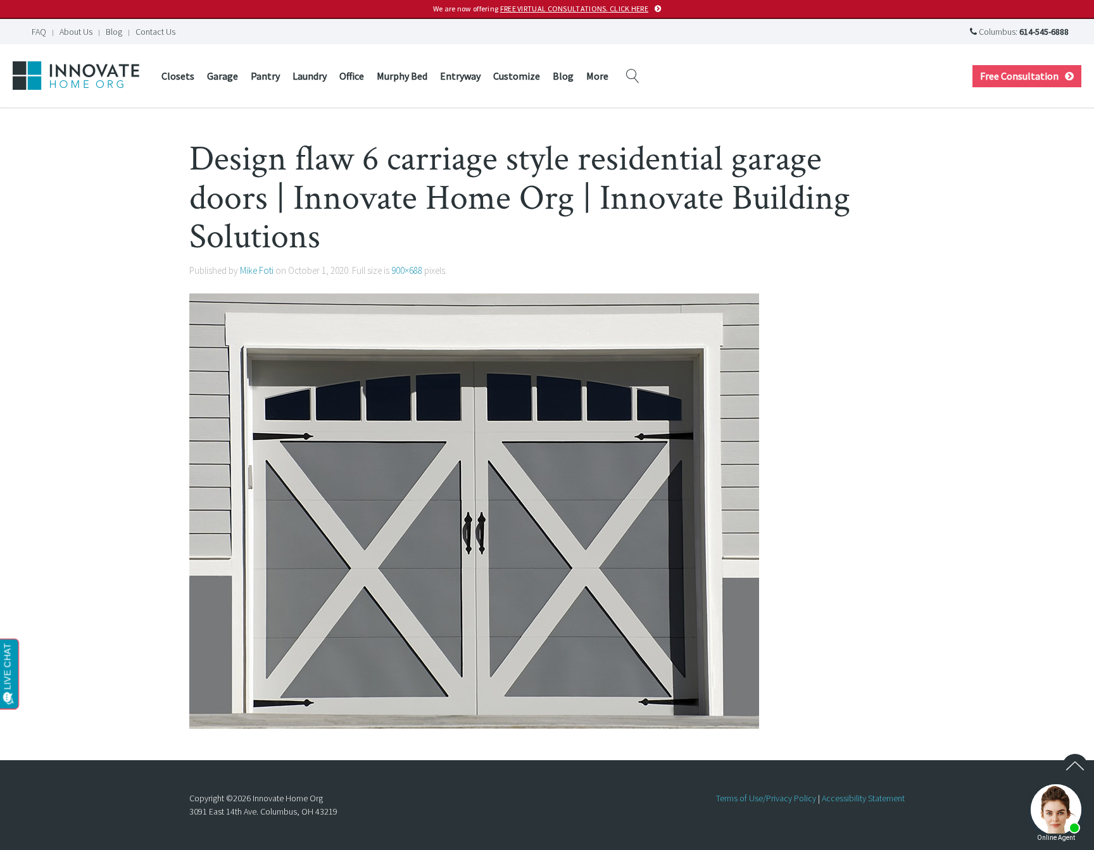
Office (351, 76)
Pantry (265, 76)
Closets (177, 76)
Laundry (309, 76)
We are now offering (540, 8)
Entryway (460, 76)
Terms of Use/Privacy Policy (766, 798)
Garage (222, 76)
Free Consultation (1019, 76)
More (597, 76)
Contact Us (155, 31)
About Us (76, 31)
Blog (114, 31)
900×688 (406, 270)
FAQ (39, 31)
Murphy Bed (402, 76)
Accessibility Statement (863, 798)
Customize (516, 76)
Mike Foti (257, 270)
